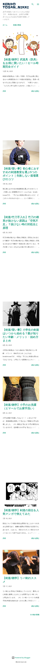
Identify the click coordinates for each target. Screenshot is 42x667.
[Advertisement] (21, 117)
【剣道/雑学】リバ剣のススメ (20, 579)
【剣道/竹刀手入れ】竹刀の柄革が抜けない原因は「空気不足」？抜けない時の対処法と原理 (21, 222)
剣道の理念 (17, 25)
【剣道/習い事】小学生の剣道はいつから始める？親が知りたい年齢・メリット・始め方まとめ (21, 335)
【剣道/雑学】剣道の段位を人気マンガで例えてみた (21, 512)
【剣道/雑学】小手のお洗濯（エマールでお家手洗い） (19, 406)
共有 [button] (4, 91)
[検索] (32, 4)
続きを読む (35, 91)
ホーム (5, 25)
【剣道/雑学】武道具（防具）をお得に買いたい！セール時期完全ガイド (21, 62)
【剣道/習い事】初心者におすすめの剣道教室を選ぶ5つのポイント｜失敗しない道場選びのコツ (21, 174)
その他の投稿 (34, 614)
